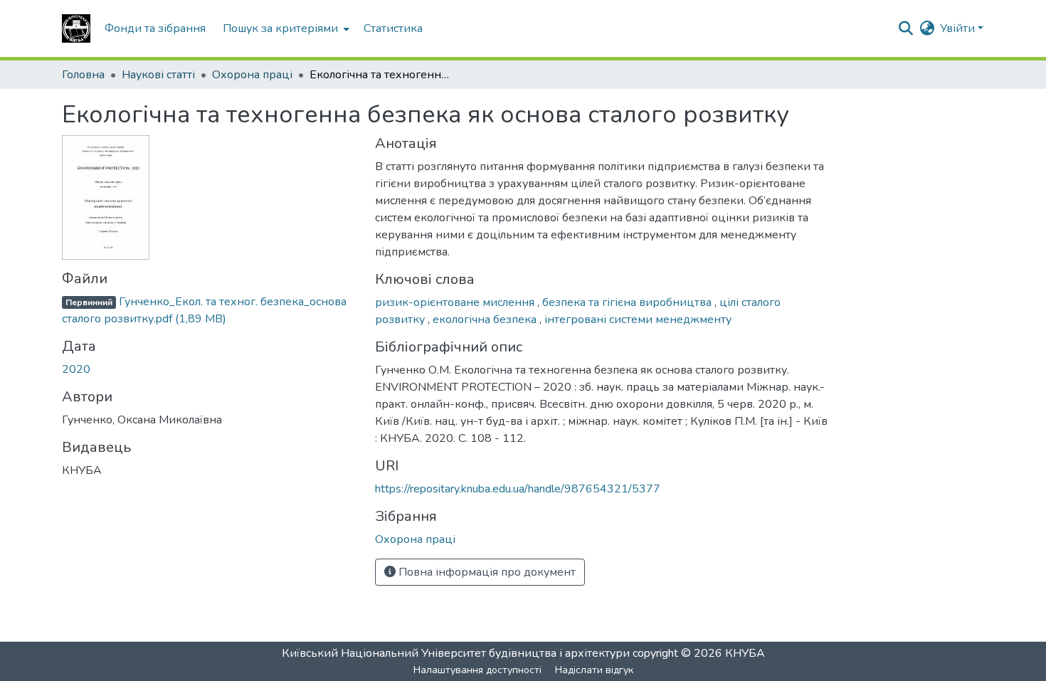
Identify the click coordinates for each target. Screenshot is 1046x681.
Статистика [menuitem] (393, 28)
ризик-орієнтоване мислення (456, 302)
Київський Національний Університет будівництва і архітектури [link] (456, 653)
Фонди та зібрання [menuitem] (155, 28)
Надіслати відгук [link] (594, 670)
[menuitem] (284, 28)
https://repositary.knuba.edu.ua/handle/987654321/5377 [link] (517, 489)
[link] (210, 310)
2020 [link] (76, 369)
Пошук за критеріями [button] (280, 28)
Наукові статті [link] (158, 75)
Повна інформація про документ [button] (486, 572)
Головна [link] (83, 75)
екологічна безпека (486, 319)
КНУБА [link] (745, 653)
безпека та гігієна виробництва (628, 302)
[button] (76, 28)
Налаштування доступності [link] (477, 670)
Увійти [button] (959, 28)
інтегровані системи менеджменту (637, 319)
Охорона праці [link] (252, 75)
